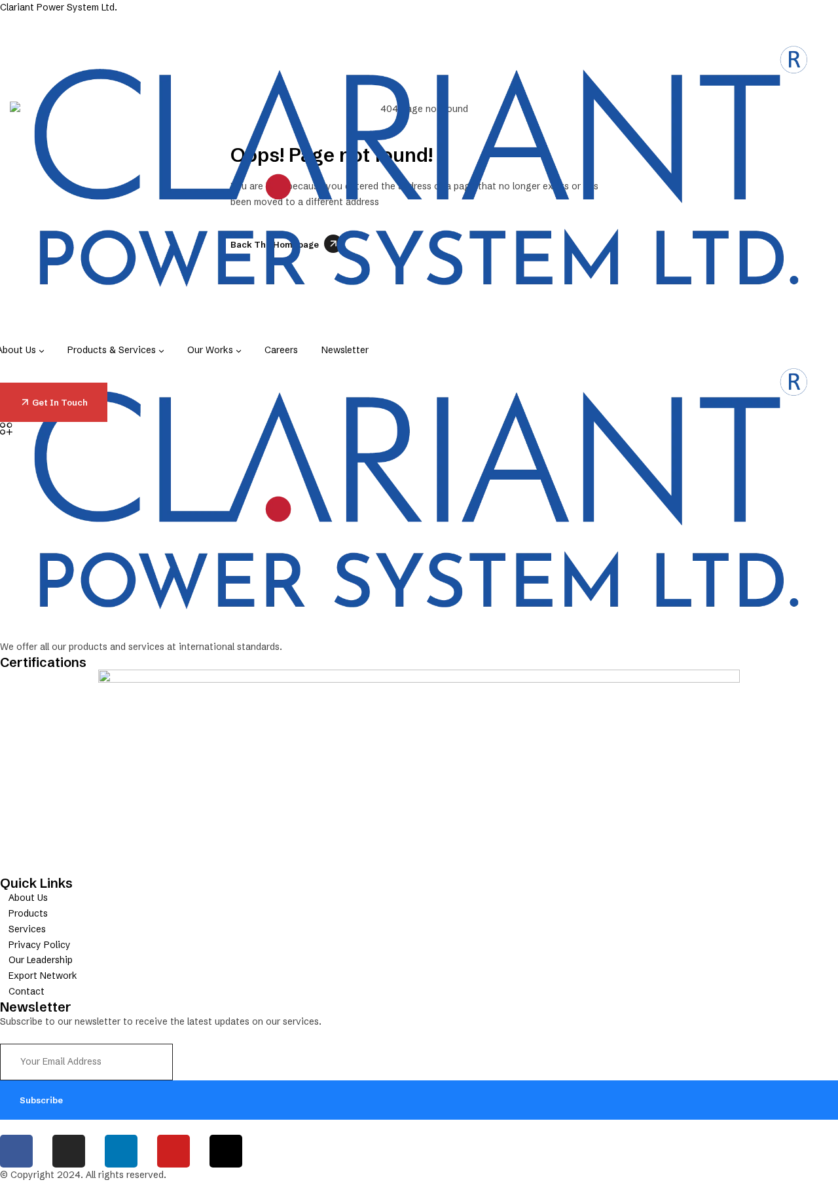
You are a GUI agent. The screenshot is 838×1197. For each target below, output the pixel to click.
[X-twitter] (226, 1151)
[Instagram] (68, 1151)
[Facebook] (16, 1151)
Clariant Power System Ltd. (58, 7)
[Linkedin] (121, 1151)
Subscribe (41, 1100)
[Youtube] (173, 1151)
